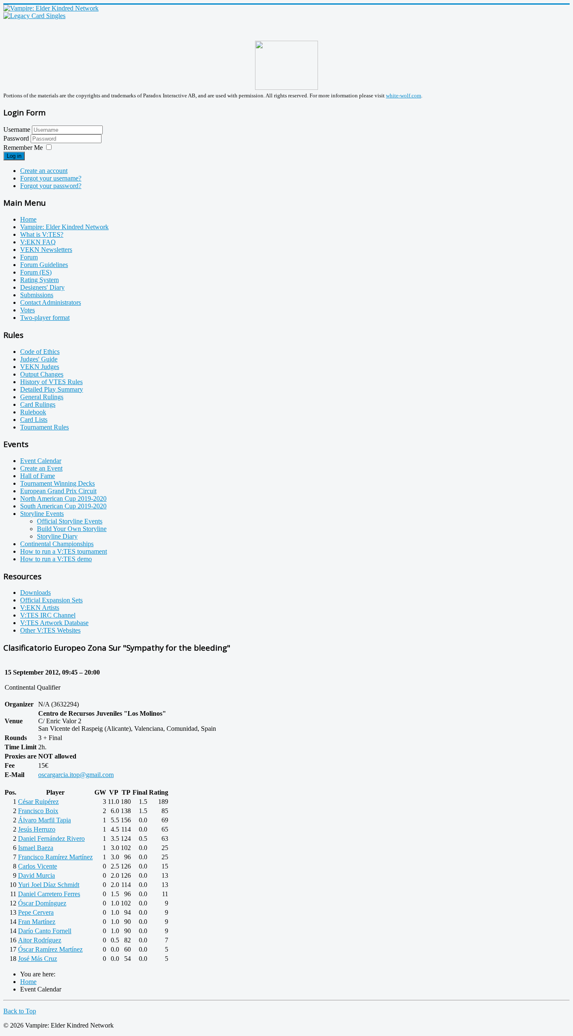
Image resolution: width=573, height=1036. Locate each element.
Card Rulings (37, 404)
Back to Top (19, 1011)
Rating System (39, 279)
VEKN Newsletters (46, 249)
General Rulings (41, 396)
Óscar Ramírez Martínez (50, 949)
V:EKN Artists (39, 607)
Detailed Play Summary (51, 389)
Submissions (36, 294)
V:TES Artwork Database (54, 622)
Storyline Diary (57, 536)
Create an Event (41, 468)
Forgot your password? (50, 185)
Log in (14, 156)
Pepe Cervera (36, 912)
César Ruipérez (38, 801)
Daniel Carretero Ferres (49, 893)
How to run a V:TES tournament (63, 551)
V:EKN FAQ (38, 242)
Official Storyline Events (69, 521)
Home (28, 219)
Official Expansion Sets (51, 600)
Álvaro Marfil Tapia (44, 820)
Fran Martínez (36, 921)
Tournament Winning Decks (57, 483)
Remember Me (23, 147)
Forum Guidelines (44, 264)
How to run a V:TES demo (56, 558)
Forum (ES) (36, 272)
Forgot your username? (50, 178)
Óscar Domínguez (42, 903)
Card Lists (33, 419)
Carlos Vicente (37, 866)
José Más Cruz (37, 958)
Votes (27, 310)
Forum (29, 257)
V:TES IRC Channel (48, 615)
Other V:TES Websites (50, 630)
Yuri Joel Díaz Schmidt (48, 884)
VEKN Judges (39, 366)
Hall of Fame (37, 475)
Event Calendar (40, 460)
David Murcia (36, 875)
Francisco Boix (38, 810)
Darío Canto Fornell (44, 930)
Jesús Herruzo (36, 829)
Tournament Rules (44, 427)
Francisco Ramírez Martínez (55, 857)
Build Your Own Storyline (72, 528)
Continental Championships (57, 543)
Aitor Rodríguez (39, 940)
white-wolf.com (403, 95)
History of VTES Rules (51, 381)
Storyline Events (42, 513)
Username (16, 129)
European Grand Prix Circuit (58, 490)
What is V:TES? (41, 234)
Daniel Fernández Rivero (51, 838)
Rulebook (33, 412)
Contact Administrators (50, 302)
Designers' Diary (42, 287)
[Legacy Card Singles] (34, 15)
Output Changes (41, 374)
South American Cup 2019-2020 (63, 506)
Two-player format (45, 317)
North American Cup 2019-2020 (63, 498)
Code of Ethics (40, 351)
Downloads (35, 592)
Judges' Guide (38, 359)
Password (17, 138)
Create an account (44, 170)
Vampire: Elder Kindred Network (64, 226)
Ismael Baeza (35, 847)
